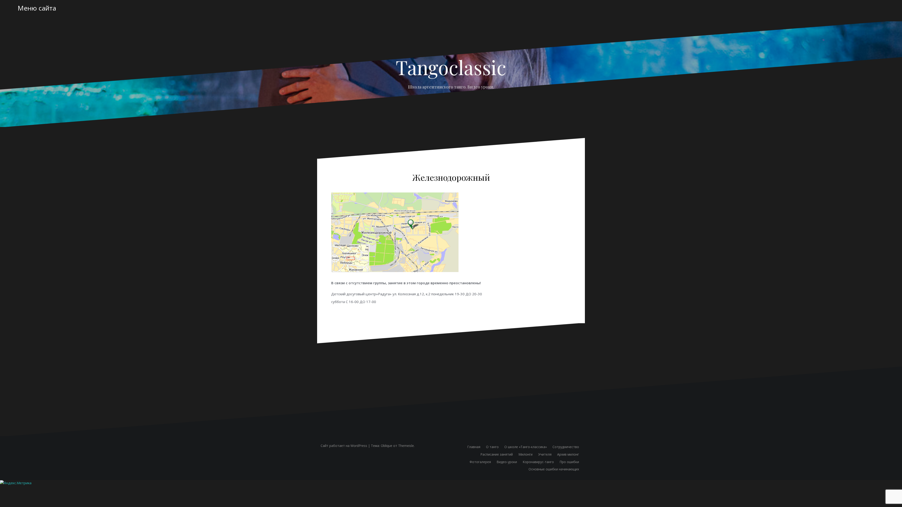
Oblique (386, 445)
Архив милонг (568, 454)
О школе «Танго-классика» (525, 447)
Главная (473, 447)
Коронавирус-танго (538, 462)
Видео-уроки (507, 462)
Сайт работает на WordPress (344, 445)
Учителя (545, 454)
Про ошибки (569, 462)
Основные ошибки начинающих (554, 469)
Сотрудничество (565, 447)
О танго (492, 447)
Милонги (525, 454)
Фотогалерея (480, 462)
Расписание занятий (496, 454)
